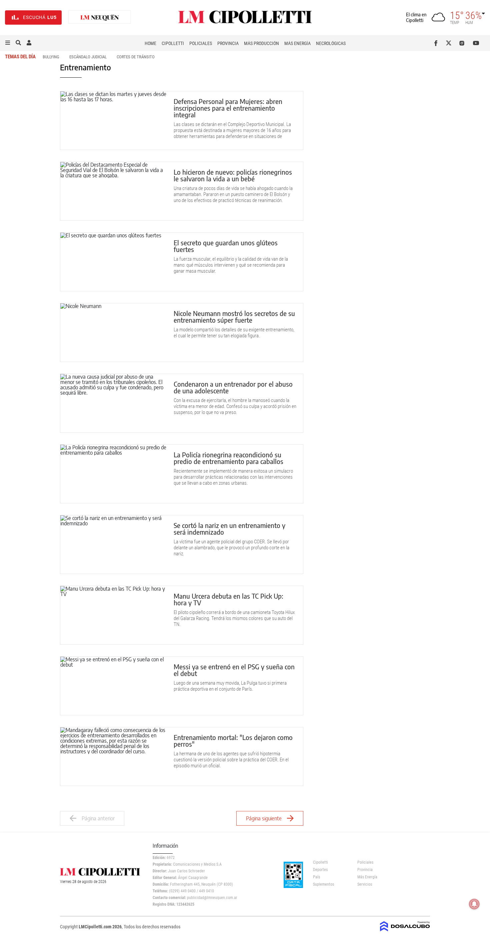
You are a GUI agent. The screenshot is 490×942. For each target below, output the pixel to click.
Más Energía (297, 43)
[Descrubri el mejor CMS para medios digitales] (405, 929)
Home (150, 43)
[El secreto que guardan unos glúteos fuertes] (113, 262)
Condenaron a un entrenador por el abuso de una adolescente (233, 387)
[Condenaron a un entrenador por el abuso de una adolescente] (113, 403)
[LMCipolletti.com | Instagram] (463, 43)
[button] (7, 43)
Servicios (364, 884)
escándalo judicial (88, 57)
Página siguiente (264, 818)
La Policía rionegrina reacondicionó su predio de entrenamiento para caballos (228, 457)
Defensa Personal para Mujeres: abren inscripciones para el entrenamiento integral (228, 108)
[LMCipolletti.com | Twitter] (450, 43)
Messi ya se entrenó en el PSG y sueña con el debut (234, 669)
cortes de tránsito (136, 57)
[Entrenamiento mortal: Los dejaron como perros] (113, 756)
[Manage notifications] (474, 904)
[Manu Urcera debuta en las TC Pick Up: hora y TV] (113, 615)
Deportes (320, 870)
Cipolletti (173, 43)
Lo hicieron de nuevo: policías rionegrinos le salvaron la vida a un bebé (233, 175)
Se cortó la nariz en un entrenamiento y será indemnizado (229, 528)
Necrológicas (331, 43)
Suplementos (323, 884)
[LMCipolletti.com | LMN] (99, 17)
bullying (51, 57)
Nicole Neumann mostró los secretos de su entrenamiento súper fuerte (234, 316)
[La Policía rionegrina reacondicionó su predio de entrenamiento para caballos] (113, 474)
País (316, 877)
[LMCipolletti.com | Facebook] (437, 43)
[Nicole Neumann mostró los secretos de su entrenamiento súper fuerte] (113, 332)
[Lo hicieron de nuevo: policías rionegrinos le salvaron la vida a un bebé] (113, 191)
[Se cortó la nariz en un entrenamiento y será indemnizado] (113, 544)
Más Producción (261, 43)
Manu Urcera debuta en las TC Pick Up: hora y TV (228, 599)
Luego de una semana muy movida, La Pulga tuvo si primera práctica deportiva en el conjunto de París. (230, 686)
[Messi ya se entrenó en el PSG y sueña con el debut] (113, 686)
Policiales (200, 43)
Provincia (228, 43)
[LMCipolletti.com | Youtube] (476, 43)
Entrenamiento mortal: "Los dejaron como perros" (233, 740)
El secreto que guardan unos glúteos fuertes (226, 245)
